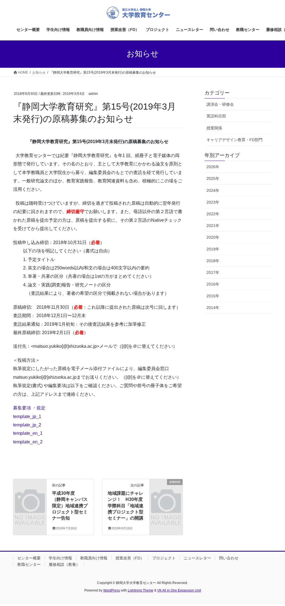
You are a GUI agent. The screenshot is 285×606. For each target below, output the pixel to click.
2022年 (213, 214)
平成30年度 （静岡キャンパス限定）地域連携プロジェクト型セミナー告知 (70, 506)
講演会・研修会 (220, 104)
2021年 (213, 225)
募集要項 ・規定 (29, 407)
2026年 (213, 167)
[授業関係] (166, 489)
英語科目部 (216, 116)
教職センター (29, 564)
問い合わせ (229, 558)
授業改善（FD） (130, 558)
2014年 (213, 307)
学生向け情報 (60, 558)
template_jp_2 (27, 424)
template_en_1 (28, 433)
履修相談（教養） (64, 564)
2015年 (213, 296)
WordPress (111, 590)
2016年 (213, 284)
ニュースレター (197, 558)
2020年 (213, 237)
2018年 (213, 261)
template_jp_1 (27, 416)
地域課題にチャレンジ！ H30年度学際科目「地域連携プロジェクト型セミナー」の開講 (125, 506)
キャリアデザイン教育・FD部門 (234, 139)
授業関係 (214, 128)
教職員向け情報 (93, 558)
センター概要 (29, 558)
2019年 (213, 249)
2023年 (213, 202)
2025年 (213, 178)
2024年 (213, 190)
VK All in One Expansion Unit (179, 590)
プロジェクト (164, 558)
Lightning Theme (140, 590)
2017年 (213, 272)
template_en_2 (28, 442)
